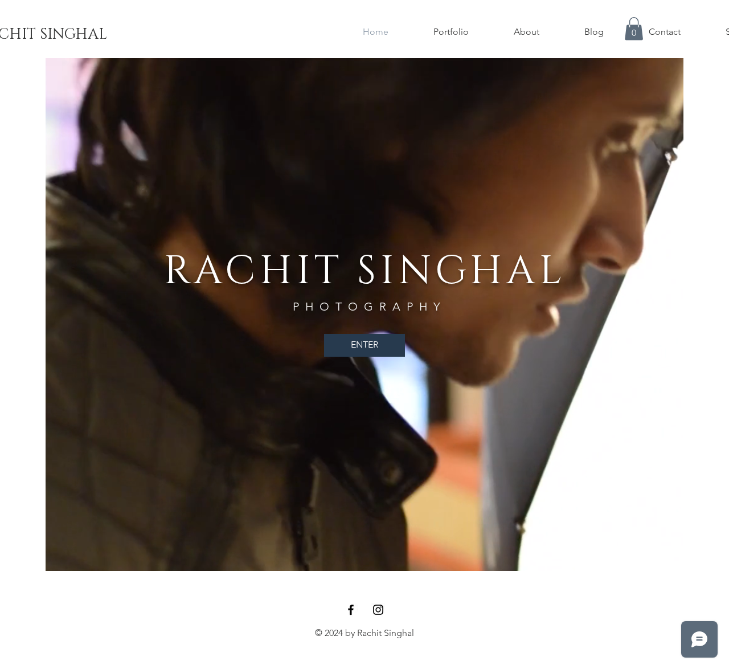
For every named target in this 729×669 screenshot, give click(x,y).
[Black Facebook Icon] (351, 610)
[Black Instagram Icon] (378, 610)
